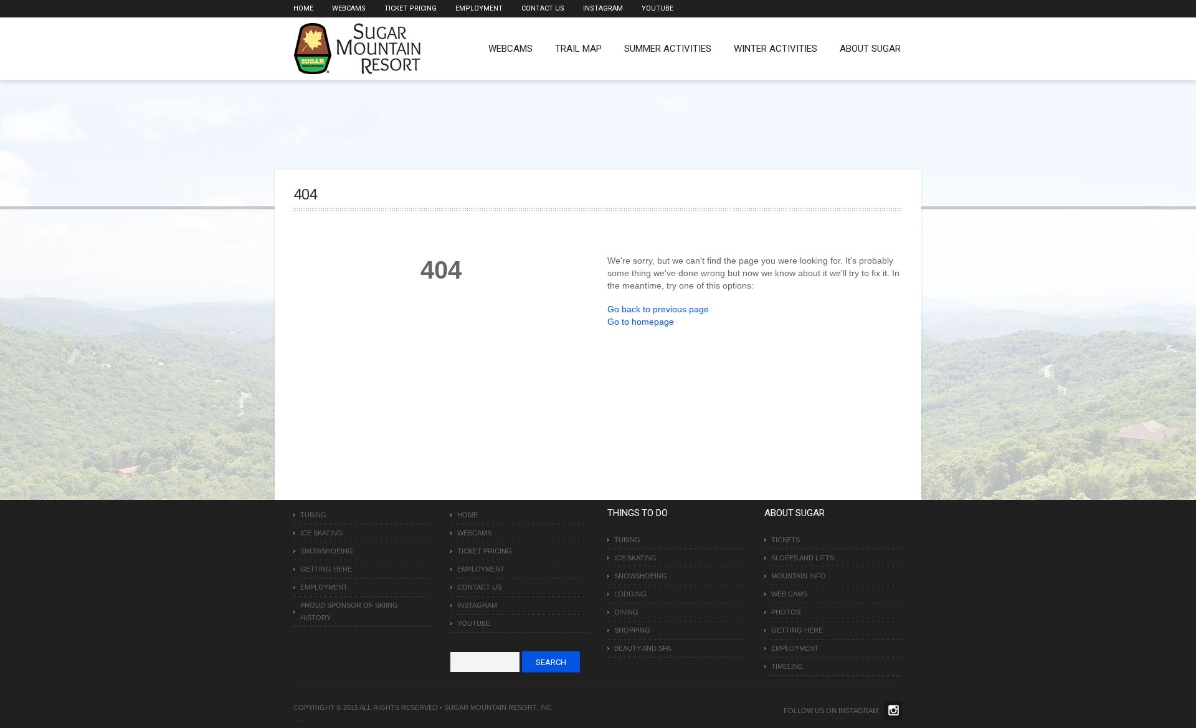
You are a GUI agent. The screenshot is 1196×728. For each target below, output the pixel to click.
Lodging (630, 594)
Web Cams (789, 594)
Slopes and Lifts (802, 558)
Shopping (632, 630)
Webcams (349, 8)
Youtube (657, 8)
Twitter (893, 710)
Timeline (786, 666)
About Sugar (870, 48)
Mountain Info (798, 576)
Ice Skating (321, 533)
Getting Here (326, 569)
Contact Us (542, 8)
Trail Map (578, 48)
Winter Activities (775, 48)
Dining (626, 612)
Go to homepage (640, 322)
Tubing (313, 515)
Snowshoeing (326, 551)
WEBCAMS (510, 48)
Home (303, 8)
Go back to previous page (658, 309)
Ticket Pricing (410, 8)
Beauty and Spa (642, 648)
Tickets (785, 540)
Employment (479, 8)
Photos (785, 612)
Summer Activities (667, 48)
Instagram (603, 8)
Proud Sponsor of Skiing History (349, 611)
